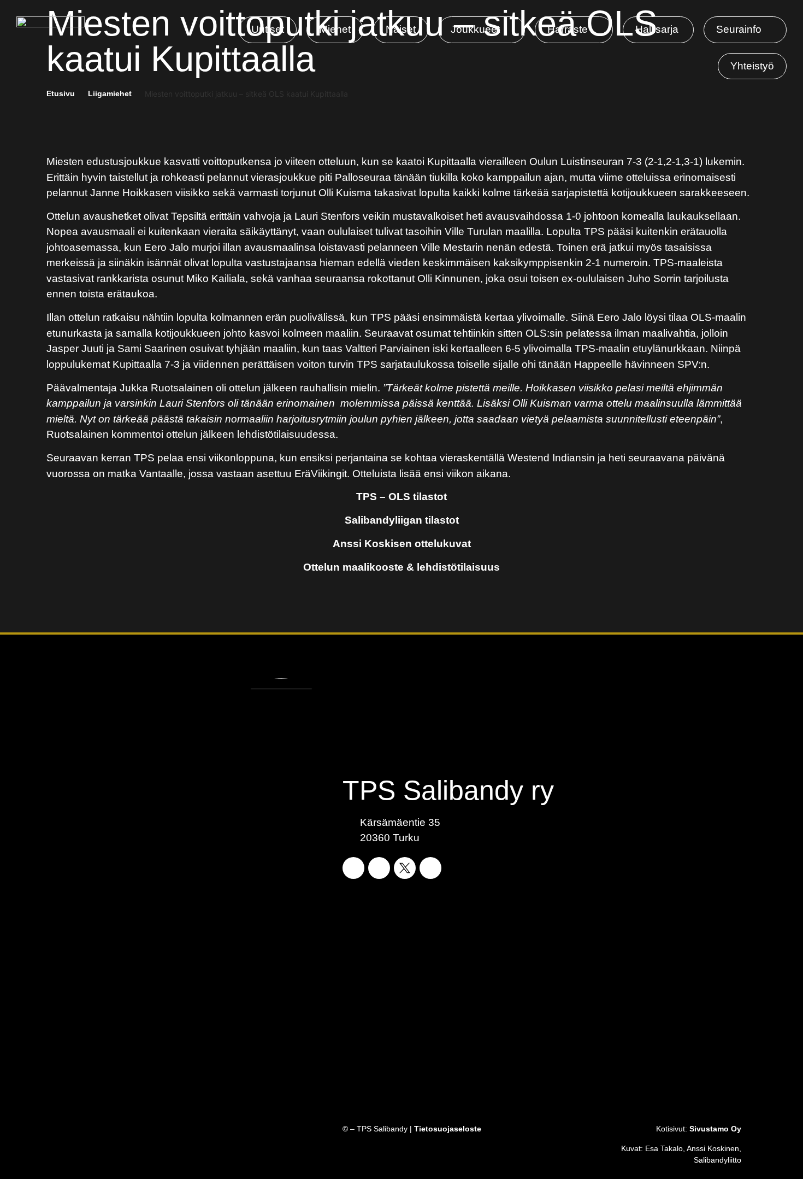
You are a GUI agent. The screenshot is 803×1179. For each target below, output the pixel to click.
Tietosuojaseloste (447, 1128)
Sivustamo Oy (715, 1128)
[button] (481, 29)
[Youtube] (430, 868)
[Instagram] (379, 868)
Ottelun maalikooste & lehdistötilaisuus (401, 567)
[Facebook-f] (353, 868)
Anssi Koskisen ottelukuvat (402, 543)
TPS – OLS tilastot (401, 496)
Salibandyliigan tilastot (402, 520)
